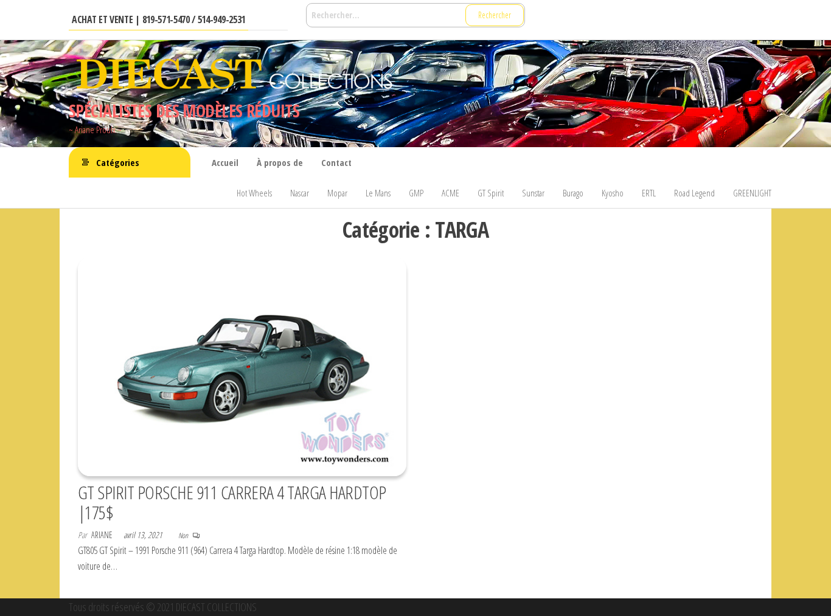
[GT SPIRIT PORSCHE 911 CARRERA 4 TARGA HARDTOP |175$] (242, 365)
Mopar (337, 193)
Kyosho (613, 193)
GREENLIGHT (752, 193)
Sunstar (533, 193)
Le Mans (378, 193)
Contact (336, 162)
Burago (573, 193)
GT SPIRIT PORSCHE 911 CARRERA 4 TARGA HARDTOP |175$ (232, 502)
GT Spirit (491, 193)
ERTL (649, 193)
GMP (416, 193)
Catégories (117, 162)
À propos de (280, 162)
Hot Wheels (254, 193)
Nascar (299, 193)
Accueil (225, 162)
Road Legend (694, 193)
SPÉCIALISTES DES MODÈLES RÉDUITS (184, 110)
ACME (450, 193)
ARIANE (102, 535)
